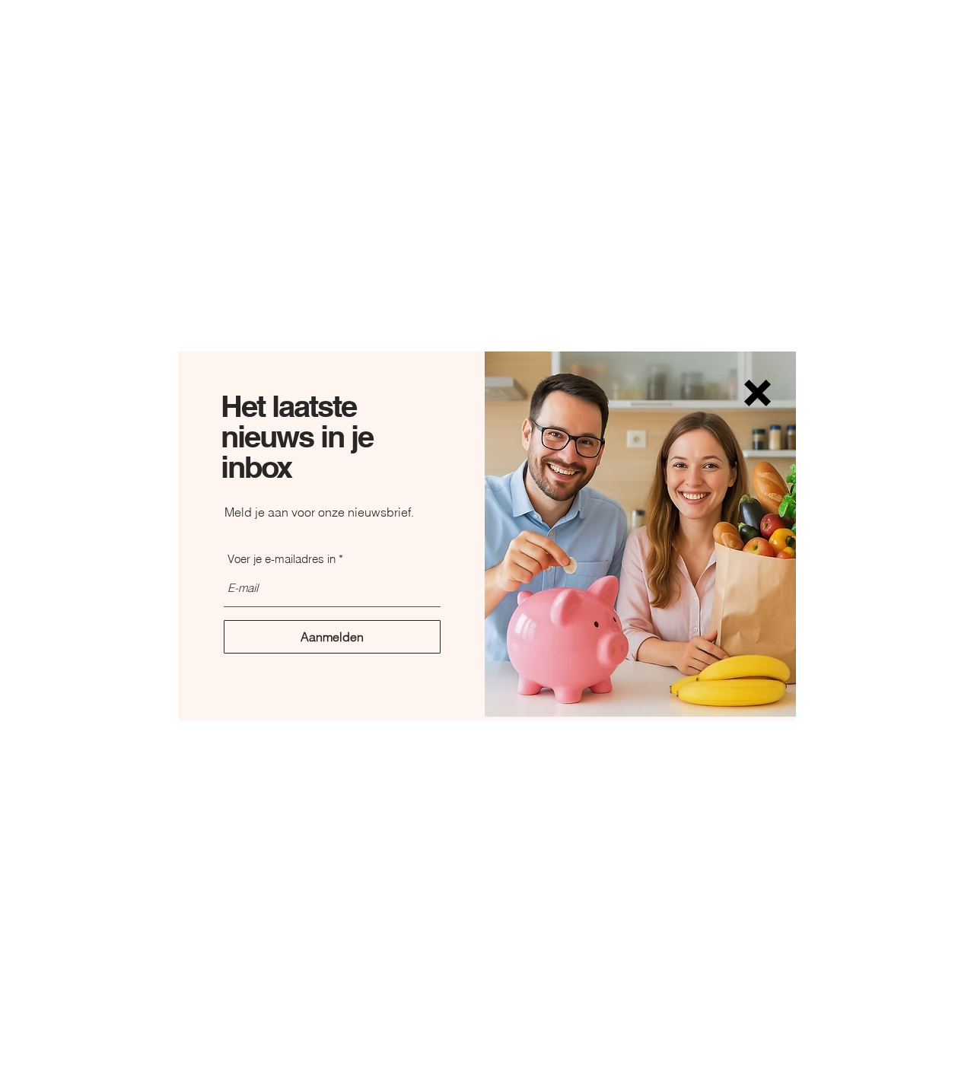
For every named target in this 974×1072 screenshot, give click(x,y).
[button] (757, 393)
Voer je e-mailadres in (282, 559)
